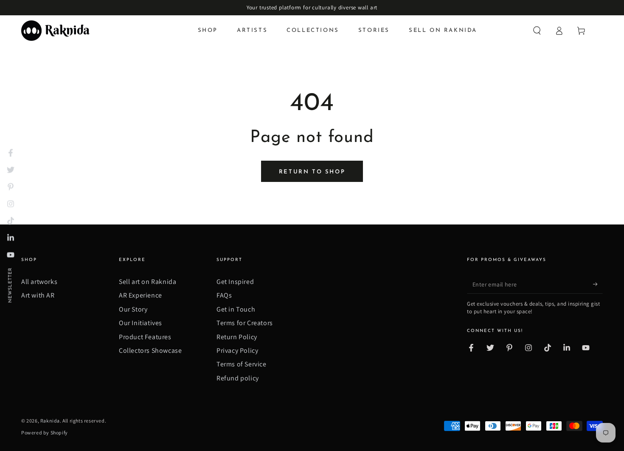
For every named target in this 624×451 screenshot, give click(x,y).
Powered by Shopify (44, 432)
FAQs (224, 295)
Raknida (50, 420)
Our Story (133, 309)
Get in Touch (235, 309)
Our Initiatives (140, 322)
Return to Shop (312, 172)
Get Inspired (235, 281)
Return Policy (236, 336)
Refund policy (237, 378)
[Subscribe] (598, 284)
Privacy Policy (237, 350)
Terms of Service (241, 364)
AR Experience (140, 295)
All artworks (39, 281)
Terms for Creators (244, 322)
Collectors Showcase (150, 350)
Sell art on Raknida (147, 281)
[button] (537, 30)
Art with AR (38, 295)
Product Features (145, 336)
